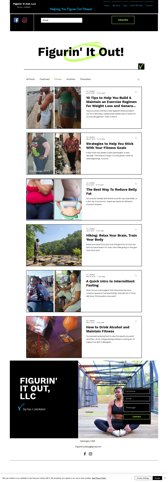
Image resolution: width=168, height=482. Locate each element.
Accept (157, 478)
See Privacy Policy (99, 478)
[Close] (165, 478)
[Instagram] (24, 20)
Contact (89, 412)
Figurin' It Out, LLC (24, 3)
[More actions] (136, 92)
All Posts (30, 79)
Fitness (58, 79)
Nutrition (71, 79)
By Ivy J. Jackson (24, 7)
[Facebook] (16, 20)
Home (88, 390)
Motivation (85, 79)
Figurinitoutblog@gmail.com (88, 447)
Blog (88, 401)
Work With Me (92, 406)
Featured (44, 79)
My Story (89, 395)
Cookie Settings (143, 478)
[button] (138, 79)
